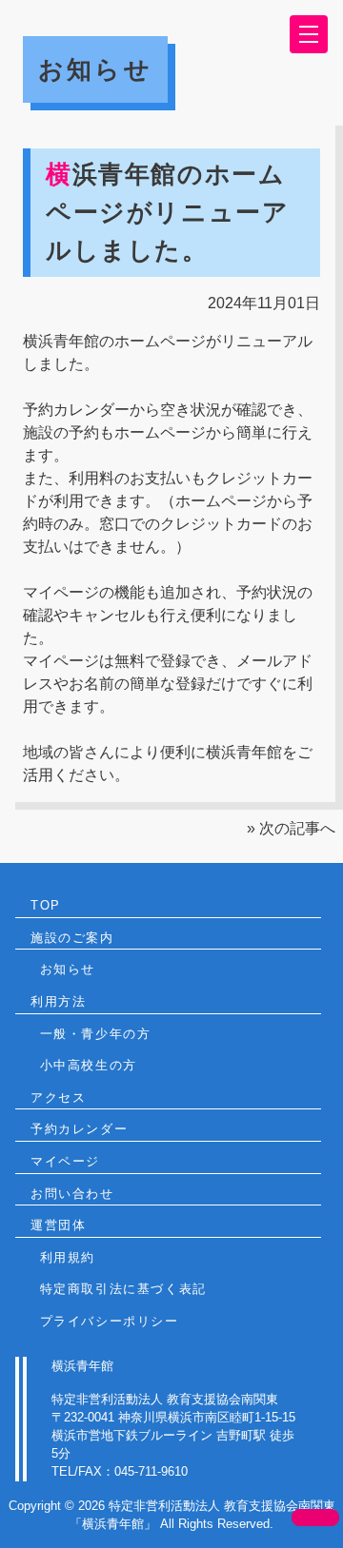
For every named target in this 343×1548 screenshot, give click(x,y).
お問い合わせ (72, 1193)
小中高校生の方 (88, 1065)
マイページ (65, 1161)
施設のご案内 (72, 938)
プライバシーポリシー (109, 1321)
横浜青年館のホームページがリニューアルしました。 (167, 212)
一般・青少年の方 (95, 1034)
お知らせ (67, 969)
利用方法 (58, 1001)
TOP (45, 905)
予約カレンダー (79, 1129)
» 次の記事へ (291, 828)
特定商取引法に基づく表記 (123, 1289)
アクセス (58, 1097)
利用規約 (67, 1257)
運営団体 (58, 1225)
